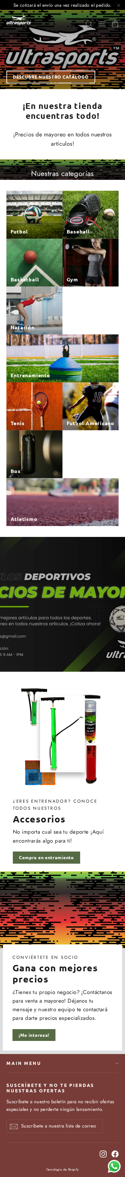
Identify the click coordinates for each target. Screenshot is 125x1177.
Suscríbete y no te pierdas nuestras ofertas (50, 1087)
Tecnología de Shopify (62, 1169)
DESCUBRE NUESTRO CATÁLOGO (51, 77)
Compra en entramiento (46, 857)
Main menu (23, 1063)
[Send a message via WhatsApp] (114, 1166)
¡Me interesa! (34, 1035)
